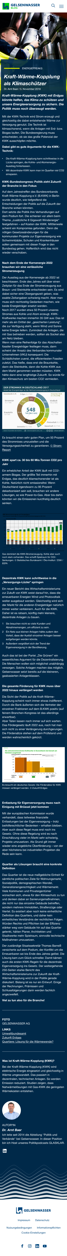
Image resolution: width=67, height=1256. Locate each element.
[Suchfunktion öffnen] (53, 5)
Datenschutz (42, 1220)
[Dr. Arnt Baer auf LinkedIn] (4, 1150)
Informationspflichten (49, 1228)
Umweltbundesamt (14, 1033)
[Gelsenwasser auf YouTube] (44, 1246)
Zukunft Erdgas (11, 1038)
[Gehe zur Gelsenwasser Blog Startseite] (33, 1210)
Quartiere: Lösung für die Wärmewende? (27, 1042)
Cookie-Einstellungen (34, 1233)
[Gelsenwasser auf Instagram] (29, 1246)
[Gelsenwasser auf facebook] (22, 1246)
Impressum (24, 1220)
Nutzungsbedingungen (19, 1228)
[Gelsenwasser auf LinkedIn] (37, 1246)
